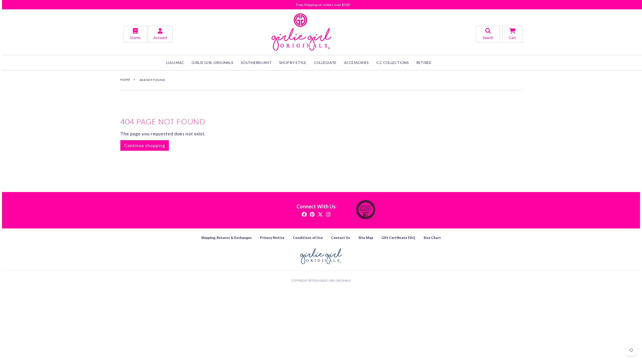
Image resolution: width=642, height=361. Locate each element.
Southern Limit (256, 62)
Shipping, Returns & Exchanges (226, 237)
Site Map (365, 237)
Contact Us (340, 237)
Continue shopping (144, 145)
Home (125, 79)
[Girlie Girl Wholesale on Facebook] (304, 214)
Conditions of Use (308, 237)
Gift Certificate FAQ (398, 237)
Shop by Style (292, 62)
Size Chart (432, 237)
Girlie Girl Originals (335, 280)
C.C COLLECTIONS (392, 62)
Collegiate (325, 62)
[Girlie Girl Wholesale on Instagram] (328, 214)
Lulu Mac (175, 62)
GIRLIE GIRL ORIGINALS (212, 62)
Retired (424, 62)
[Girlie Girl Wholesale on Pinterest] (312, 214)
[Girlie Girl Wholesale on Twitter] (320, 214)
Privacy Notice (272, 237)
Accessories (356, 62)
